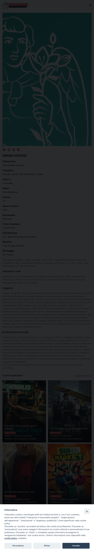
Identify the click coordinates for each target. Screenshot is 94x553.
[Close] (87, 511)
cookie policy (10, 538)
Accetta (76, 546)
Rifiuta (47, 546)
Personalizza (18, 546)
